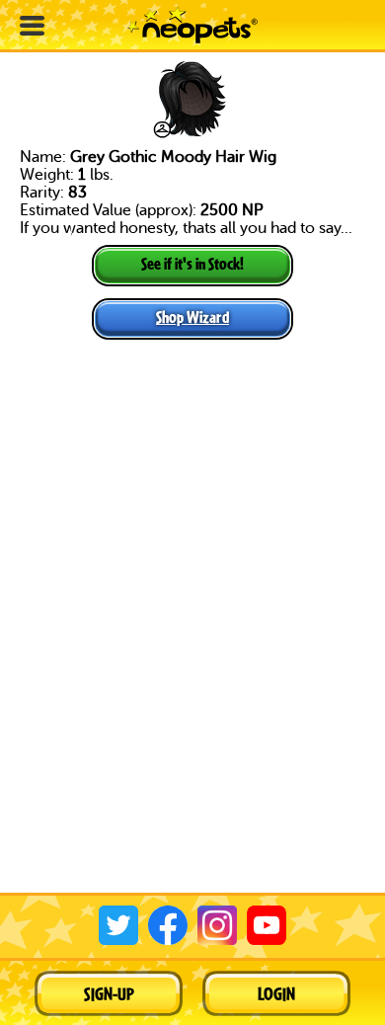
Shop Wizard (192, 316)
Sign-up (109, 993)
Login (276, 993)
